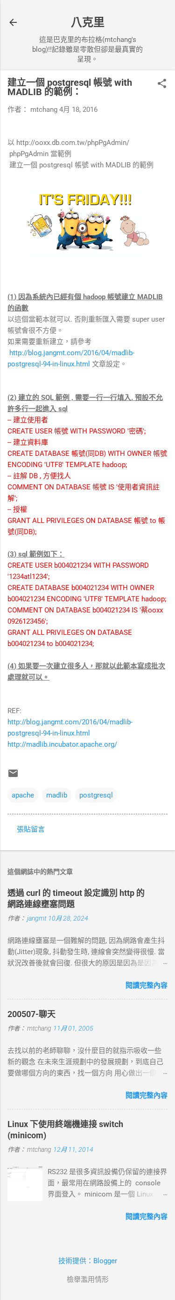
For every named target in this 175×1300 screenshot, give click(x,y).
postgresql (96, 795)
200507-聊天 (31, 1014)
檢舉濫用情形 (88, 1279)
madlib (56, 795)
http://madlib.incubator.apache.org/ (62, 744)
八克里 (88, 22)
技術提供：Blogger (87, 1261)
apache (23, 795)
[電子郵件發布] (13, 776)
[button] (162, 84)
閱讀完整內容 (147, 985)
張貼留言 (31, 829)
